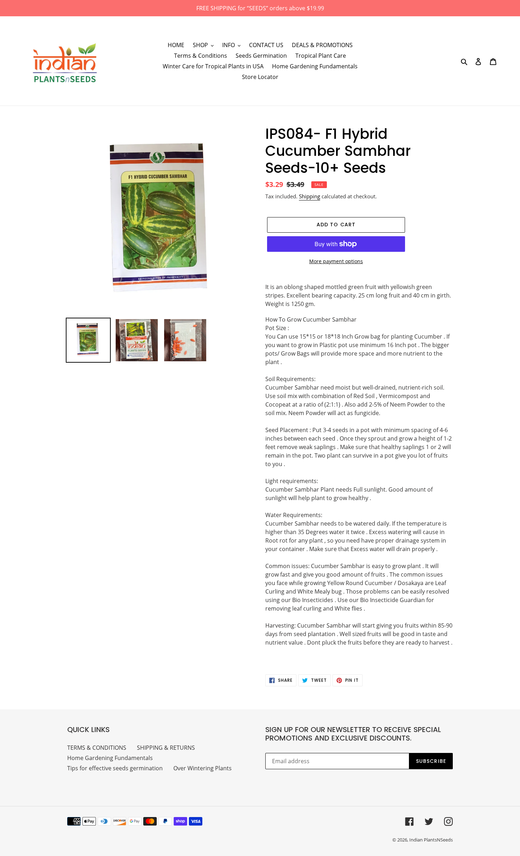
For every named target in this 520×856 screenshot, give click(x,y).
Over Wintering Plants (202, 768)
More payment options (336, 261)
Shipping (309, 196)
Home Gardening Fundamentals (110, 758)
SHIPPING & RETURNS (166, 748)
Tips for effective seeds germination (115, 768)
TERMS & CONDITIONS (96, 748)
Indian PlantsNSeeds (431, 840)
